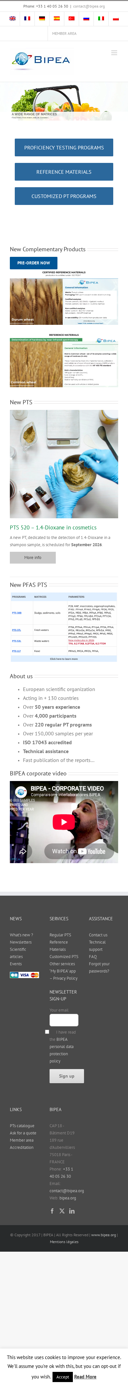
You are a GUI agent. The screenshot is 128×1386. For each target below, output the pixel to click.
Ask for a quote (23, 1133)
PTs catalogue (22, 1126)
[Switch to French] (27, 19)
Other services (62, 964)
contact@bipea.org (89, 6)
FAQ (93, 956)
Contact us (98, 935)
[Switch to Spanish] (57, 19)
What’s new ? (21, 935)
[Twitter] (62, 1211)
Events (16, 964)
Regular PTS (60, 935)
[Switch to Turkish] (71, 19)
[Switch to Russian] (86, 19)
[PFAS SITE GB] (64, 594)
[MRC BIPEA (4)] (64, 271)
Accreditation (21, 1147)
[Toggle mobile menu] (114, 52)
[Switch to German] (42, 19)
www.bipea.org (103, 1234)
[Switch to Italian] (101, 19)
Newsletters (21, 942)
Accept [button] (62, 1377)
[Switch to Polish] (116, 19)
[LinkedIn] (72, 1211)
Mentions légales (64, 1241)
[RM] (64, 334)
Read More (85, 1377)
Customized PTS (64, 956)
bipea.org (67, 1198)
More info (32, 557)
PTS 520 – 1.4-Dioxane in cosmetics (53, 527)
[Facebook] (52, 1211)
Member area (21, 1140)
